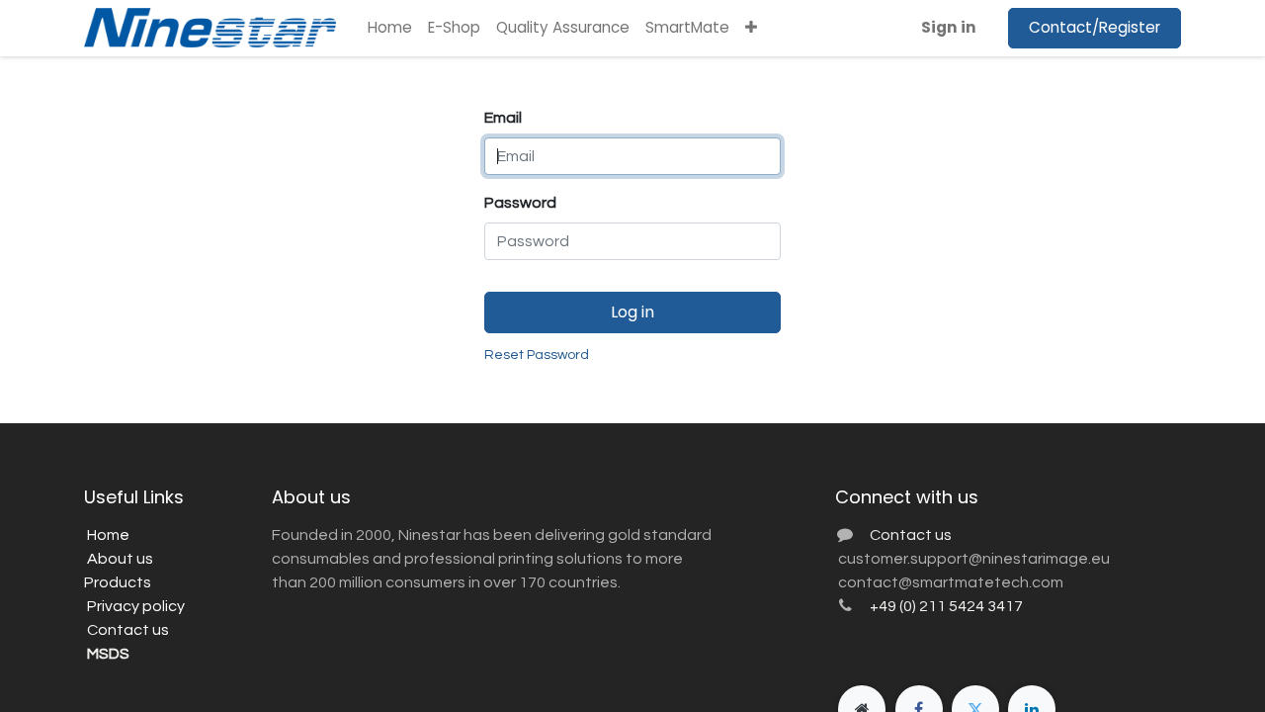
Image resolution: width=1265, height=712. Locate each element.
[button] (751, 28)
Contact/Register (1094, 27)
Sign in (948, 27)
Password (520, 203)
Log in (632, 312)
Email (503, 118)
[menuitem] (390, 28)
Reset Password (536, 355)
